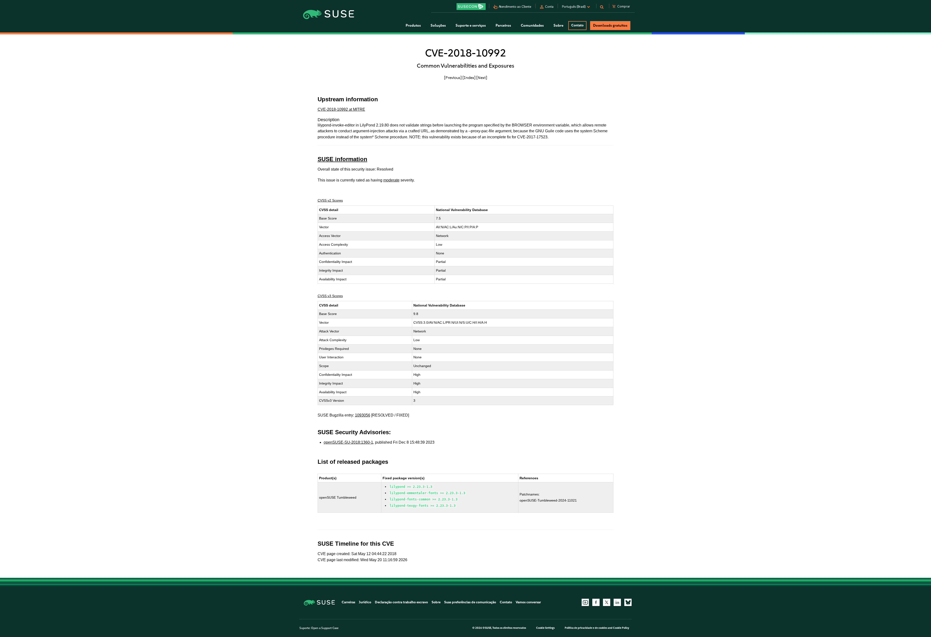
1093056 (362, 415)
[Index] (469, 77)
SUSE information (342, 159)
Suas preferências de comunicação (470, 602)
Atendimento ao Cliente (515, 6)
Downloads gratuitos (610, 25)
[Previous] (453, 77)
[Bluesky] (628, 602)
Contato (577, 25)
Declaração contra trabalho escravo (401, 602)
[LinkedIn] (617, 602)
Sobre (436, 602)
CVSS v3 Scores (330, 296)
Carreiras (348, 602)
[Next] (481, 77)
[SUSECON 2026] (471, 6)
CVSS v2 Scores (330, 200)
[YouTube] (585, 602)
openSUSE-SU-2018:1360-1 (348, 442)
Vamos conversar (528, 602)
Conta (549, 6)
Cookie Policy (621, 627)
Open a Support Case (324, 628)
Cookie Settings (545, 627)
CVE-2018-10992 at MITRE (341, 109)
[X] (606, 602)
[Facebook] (596, 602)
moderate (391, 180)
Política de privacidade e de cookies (586, 627)
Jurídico (365, 602)
